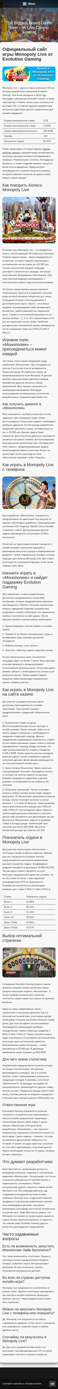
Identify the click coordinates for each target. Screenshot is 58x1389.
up (52, 1383)
